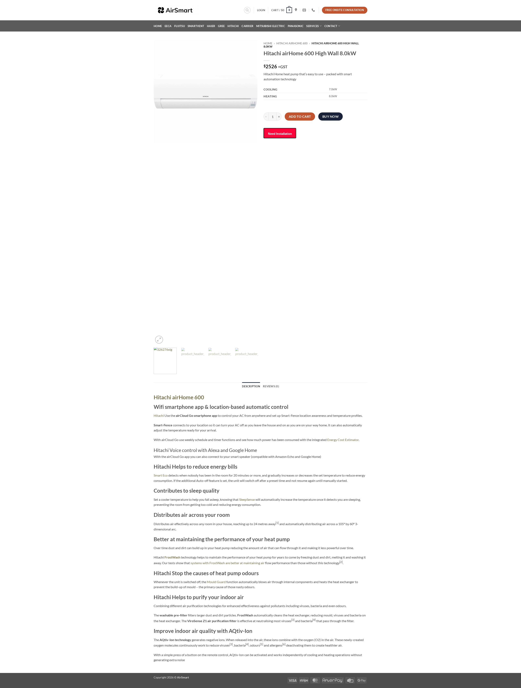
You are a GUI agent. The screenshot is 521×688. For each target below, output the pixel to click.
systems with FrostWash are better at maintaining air (227, 563)
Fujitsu (179, 26)
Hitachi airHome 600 (292, 43)
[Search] (247, 10)
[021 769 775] (314, 10)
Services (312, 26)
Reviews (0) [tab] (271, 386)
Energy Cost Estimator (343, 440)
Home (158, 26)
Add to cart (300, 116)
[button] (261, 10)
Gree (221, 26)
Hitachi (233, 26)
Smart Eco (161, 475)
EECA (168, 26)
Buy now (330, 116)
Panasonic (295, 26)
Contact (330, 26)
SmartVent (196, 26)
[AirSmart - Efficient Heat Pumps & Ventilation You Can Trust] (182, 10)
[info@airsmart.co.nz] (305, 10)
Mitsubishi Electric (270, 26)
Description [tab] (251, 386)
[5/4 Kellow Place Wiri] (296, 10)
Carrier (247, 26)
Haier (211, 26)
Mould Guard (216, 582)
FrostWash (172, 557)
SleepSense (247, 499)
